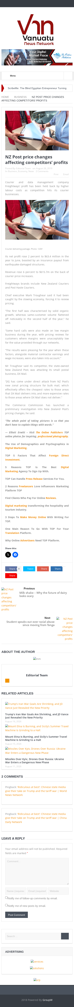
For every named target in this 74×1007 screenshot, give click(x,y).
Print (56, 174)
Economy (22, 171)
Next (47, 617)
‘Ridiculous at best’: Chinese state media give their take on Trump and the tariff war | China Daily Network (36, 818)
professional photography (53, 436)
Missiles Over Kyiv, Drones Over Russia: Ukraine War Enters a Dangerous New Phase (34, 760)
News (31, 171)
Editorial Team (23, 168)
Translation (12, 533)
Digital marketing (16, 505)
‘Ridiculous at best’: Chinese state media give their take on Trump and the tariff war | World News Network (36, 791)
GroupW (47, 1000)
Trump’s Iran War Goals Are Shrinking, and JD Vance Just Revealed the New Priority (36, 716)
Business (12, 171)
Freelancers (26, 486)
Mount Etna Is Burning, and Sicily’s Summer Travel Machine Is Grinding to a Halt (36, 738)
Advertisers (27, 540)
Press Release (34, 478)
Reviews (51, 498)
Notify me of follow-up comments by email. (32, 898)
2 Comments (42, 171)
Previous (29, 588)
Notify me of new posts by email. (27, 905)
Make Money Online (33, 517)
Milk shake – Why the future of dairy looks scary (43, 594)
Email (66, 174)
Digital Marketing (16, 448)
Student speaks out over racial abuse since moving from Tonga (30, 623)
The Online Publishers (49, 432)
